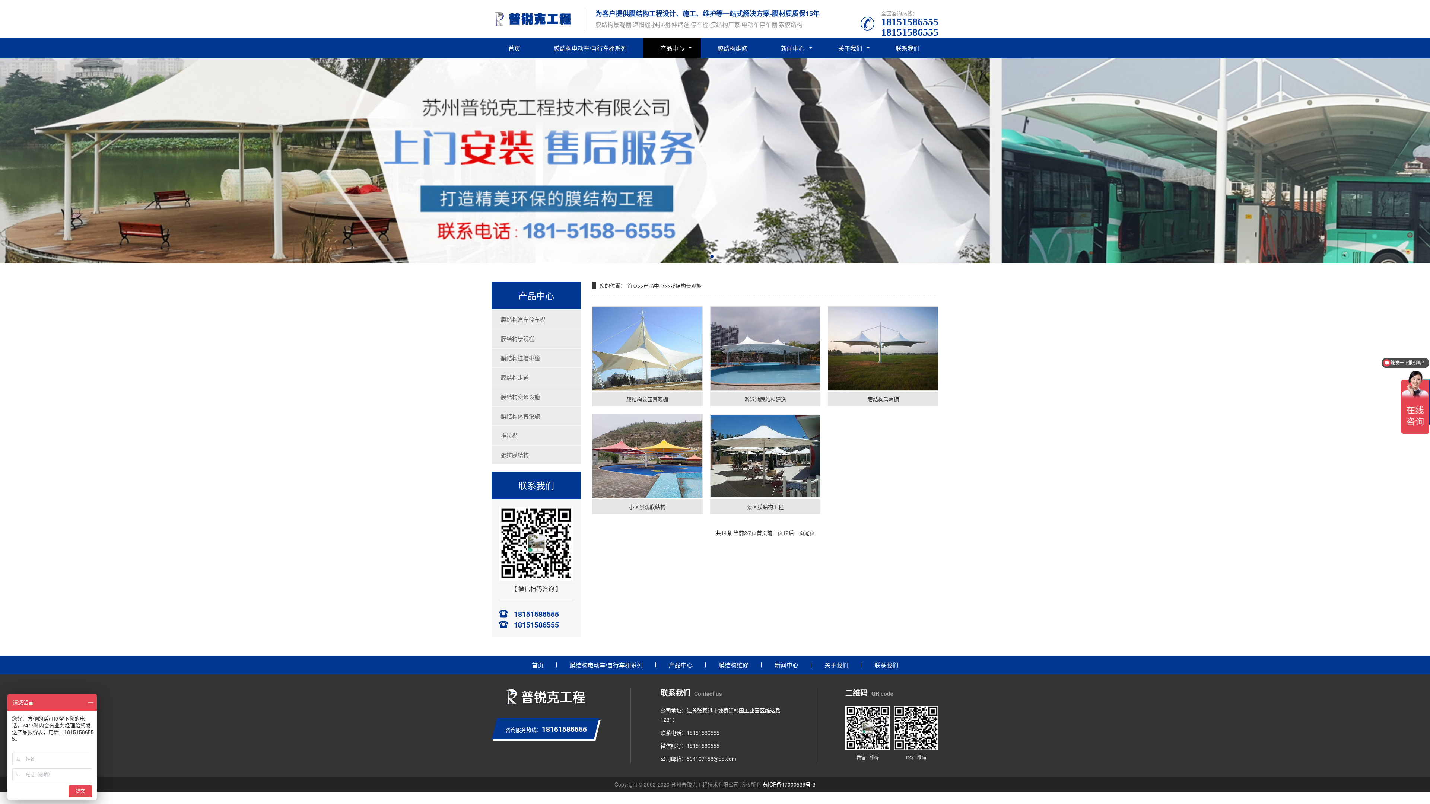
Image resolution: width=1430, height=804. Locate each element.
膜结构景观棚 (517, 338)
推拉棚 (509, 435)
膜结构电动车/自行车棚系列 (590, 48)
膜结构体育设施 (520, 416)
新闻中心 (793, 48)
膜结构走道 (515, 377)
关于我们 (850, 48)
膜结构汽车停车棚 (523, 319)
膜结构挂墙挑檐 (520, 358)
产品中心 (672, 48)
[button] (712, 256)
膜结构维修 (732, 48)
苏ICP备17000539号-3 (789, 784)
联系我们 (907, 48)
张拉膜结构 (515, 455)
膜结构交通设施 (520, 397)
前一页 (775, 532)
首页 (514, 48)
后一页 (796, 532)
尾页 (809, 532)
